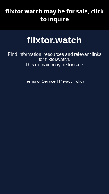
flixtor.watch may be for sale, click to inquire (54, 15)
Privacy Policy (71, 81)
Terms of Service (40, 81)
